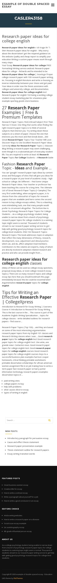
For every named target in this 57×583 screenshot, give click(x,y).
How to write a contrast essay (16, 493)
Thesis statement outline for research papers (28, 450)
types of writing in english (15, 392)
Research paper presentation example (25, 446)
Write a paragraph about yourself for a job (21, 497)
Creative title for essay (13, 489)
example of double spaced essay (25, 5)
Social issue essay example (15, 523)
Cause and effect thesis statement (23, 442)
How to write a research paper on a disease (21, 519)
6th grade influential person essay (18, 531)
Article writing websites (13, 515)
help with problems (12, 386)
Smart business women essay (16, 485)
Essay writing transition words (21, 453)
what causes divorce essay (16, 389)
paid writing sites (12, 380)
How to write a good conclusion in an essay (21, 501)
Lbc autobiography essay (14, 527)
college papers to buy (14, 383)
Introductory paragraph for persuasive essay (28, 438)
